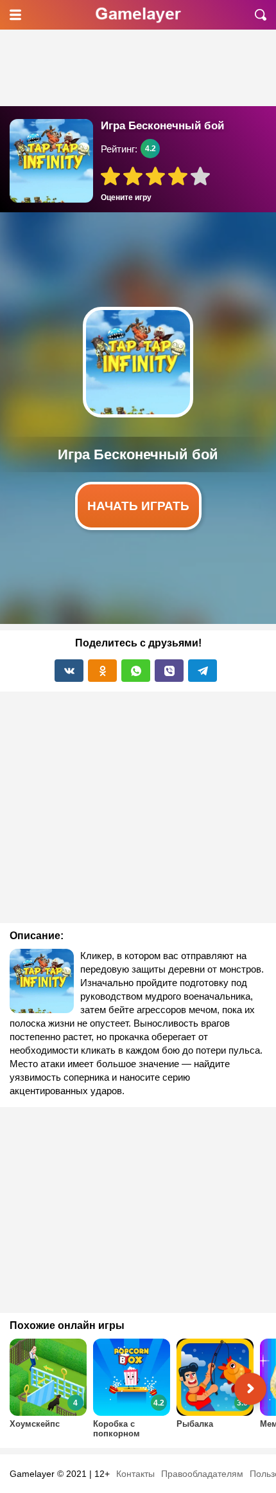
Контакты (135, 1474)
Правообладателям (202, 1474)
